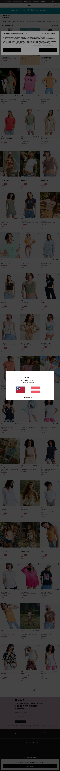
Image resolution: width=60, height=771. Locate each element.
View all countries (28, 397)
